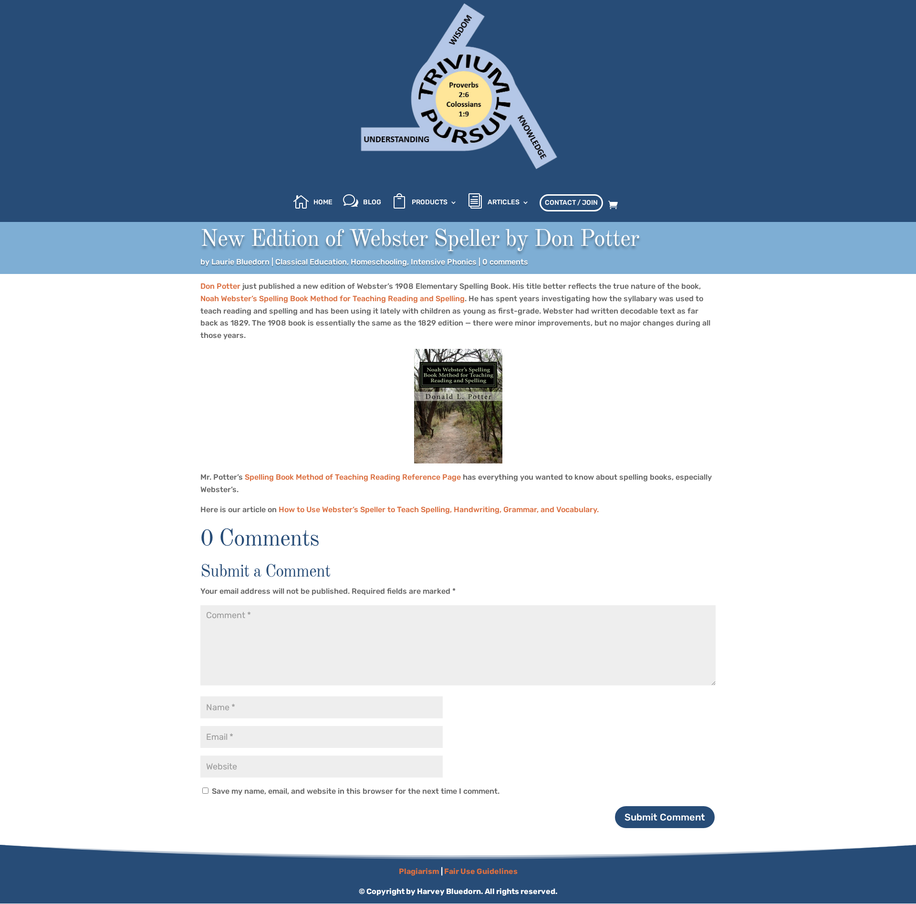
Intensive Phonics (444, 261)
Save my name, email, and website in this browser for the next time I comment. (356, 791)
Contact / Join (571, 203)
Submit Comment (665, 817)
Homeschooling (379, 261)
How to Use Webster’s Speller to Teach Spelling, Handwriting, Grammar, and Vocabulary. (439, 509)
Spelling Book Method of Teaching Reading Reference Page (353, 477)
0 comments (505, 261)
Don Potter (220, 286)
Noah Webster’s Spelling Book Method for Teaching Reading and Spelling (332, 298)
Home (323, 202)
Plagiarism (419, 871)
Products (430, 202)
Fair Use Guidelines (481, 871)
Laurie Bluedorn (240, 261)
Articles (504, 202)
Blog (372, 202)
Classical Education (311, 261)
